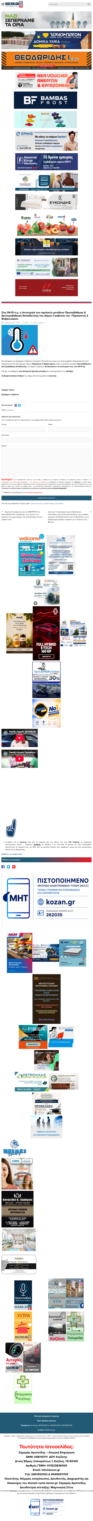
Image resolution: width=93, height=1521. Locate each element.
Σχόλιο (3, 446)
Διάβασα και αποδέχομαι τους (23, 492)
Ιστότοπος (5, 435)
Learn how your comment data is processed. (47, 503)
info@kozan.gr (46, 1430)
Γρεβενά (10, 410)
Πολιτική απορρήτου (20, 482)
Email (50, 424)
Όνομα (4, 424)
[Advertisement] (46, 797)
